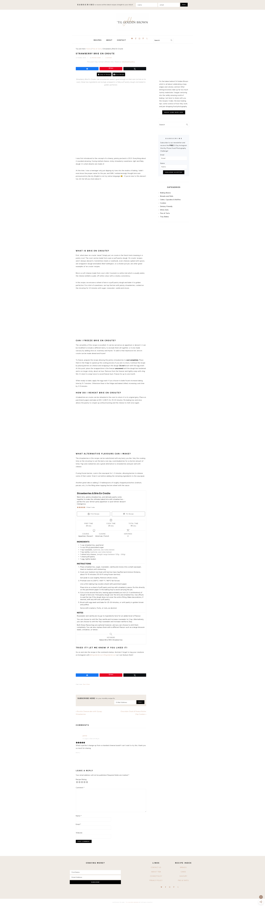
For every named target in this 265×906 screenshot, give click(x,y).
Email (78, 824)
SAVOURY (183, 876)
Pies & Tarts (86, 684)
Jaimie (85, 736)
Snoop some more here (173, 112)
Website (79, 833)
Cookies (163, 203)
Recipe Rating (81, 779)
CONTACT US (156, 867)
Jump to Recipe (105, 74)
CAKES (183, 872)
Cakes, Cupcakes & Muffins (170, 200)
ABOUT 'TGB (156, 872)
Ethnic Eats (164, 210)
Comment (80, 788)
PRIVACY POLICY (155, 880)
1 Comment (108, 57)
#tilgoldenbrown (110, 655)
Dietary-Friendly (166, 206)
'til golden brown (132, 22)
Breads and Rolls (166, 196)
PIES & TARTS (183, 880)
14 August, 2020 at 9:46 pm (91, 738)
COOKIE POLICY (156, 876)
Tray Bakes (164, 217)
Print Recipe (119, 74)
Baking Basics (165, 193)
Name (78, 816)
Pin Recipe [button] (130, 514)
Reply (78, 752)
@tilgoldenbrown (96, 655)
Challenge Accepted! (173, 172)
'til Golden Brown (132, 902)
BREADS (183, 867)
